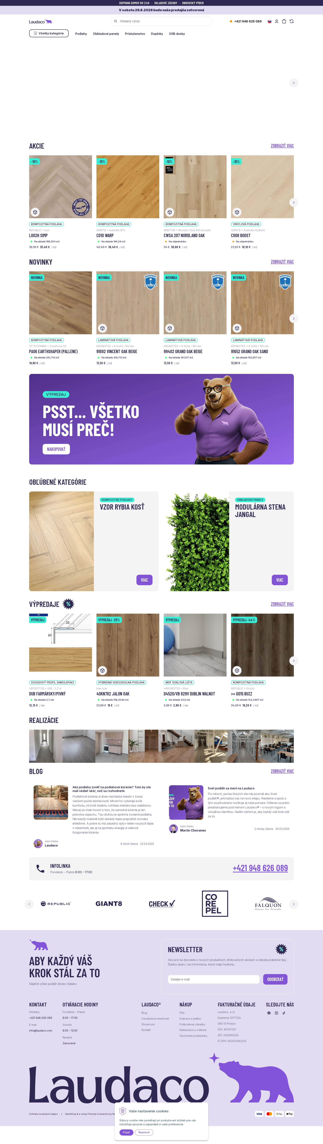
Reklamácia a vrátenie (193, 1030)
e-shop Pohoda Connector (93, 1114)
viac (144, 580)
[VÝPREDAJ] (60, 645)
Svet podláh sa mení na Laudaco (231, 788)
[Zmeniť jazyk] (269, 21)
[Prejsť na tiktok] (284, 1013)
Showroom (148, 1024)
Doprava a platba (190, 1018)
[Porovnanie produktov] (291, 21)
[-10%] (60, 186)
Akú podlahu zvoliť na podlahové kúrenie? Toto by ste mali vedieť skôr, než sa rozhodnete (112, 789)
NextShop (70, 1114)
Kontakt (146, 1030)
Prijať (126, 1132)
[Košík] (284, 21)
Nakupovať (56, 449)
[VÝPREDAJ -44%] (262, 645)
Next (293, 904)
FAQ (181, 1013)
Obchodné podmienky (193, 1036)
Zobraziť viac (282, 145)
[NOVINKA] (60, 302)
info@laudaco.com (40, 1030)
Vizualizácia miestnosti (155, 1018)
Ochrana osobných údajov (43, 1114)
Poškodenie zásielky (192, 1024)
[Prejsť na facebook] (269, 1013)
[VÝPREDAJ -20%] (127, 645)
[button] (293, 82)
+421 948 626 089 (248, 21)
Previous (29, 904)
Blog (144, 1013)
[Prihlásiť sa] (276, 21)
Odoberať (275, 979)
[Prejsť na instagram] (276, 1013)
